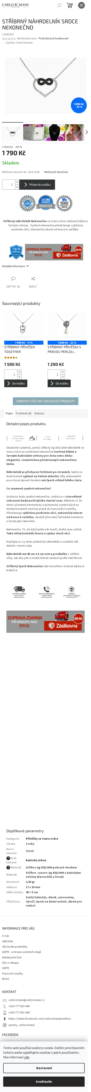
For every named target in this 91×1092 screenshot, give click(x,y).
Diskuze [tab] (39, 413)
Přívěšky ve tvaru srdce (42, 839)
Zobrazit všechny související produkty (45, 401)
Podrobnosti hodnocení (53, 39)
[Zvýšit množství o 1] (17, 182)
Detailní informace (13, 266)
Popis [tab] (9, 413)
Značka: (19, 43)
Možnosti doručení (56, 172)
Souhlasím (44, 1081)
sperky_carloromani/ (21, 1025)
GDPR (5, 968)
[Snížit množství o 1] (17, 187)
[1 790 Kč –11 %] (23, 326)
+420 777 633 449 (19, 1006)
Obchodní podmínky (15, 947)
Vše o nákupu (10, 963)
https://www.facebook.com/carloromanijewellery (39, 1019)
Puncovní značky (12, 974)
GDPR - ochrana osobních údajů (21, 952)
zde (26, 1057)
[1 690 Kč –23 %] (67, 326)
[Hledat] (59, 5)
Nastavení (44, 1068)
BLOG (5, 979)
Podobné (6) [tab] (23, 413)
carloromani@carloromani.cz (26, 1000)
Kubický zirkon (36, 860)
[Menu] (81, 5)
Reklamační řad (11, 957)
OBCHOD (7, 941)
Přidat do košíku (40, 184)
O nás (5, 936)
